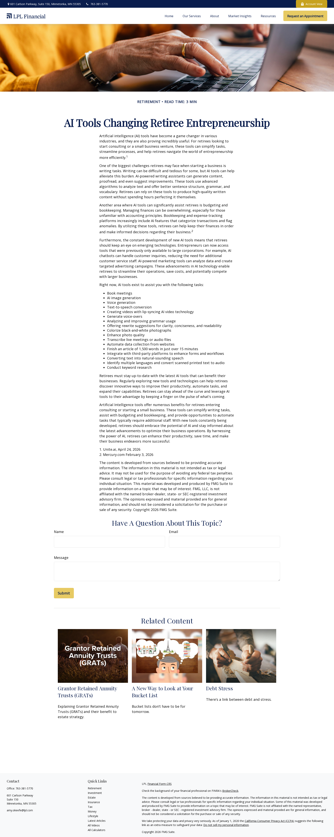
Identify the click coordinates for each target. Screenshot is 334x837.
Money (92, 811)
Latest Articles (97, 821)
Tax (90, 807)
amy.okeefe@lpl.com (20, 810)
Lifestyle (93, 816)
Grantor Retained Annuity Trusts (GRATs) (87, 692)
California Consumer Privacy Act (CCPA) (269, 821)
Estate (92, 797)
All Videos (94, 825)
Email (173, 531)
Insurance (94, 802)
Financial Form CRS (159, 784)
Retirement (95, 788)
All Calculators (96, 830)
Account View (314, 4)
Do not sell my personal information (226, 825)
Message (61, 557)
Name (59, 531)
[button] (169, 16)
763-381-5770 (99, 4)
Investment (95, 793)
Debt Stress (219, 688)
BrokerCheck (230, 791)
